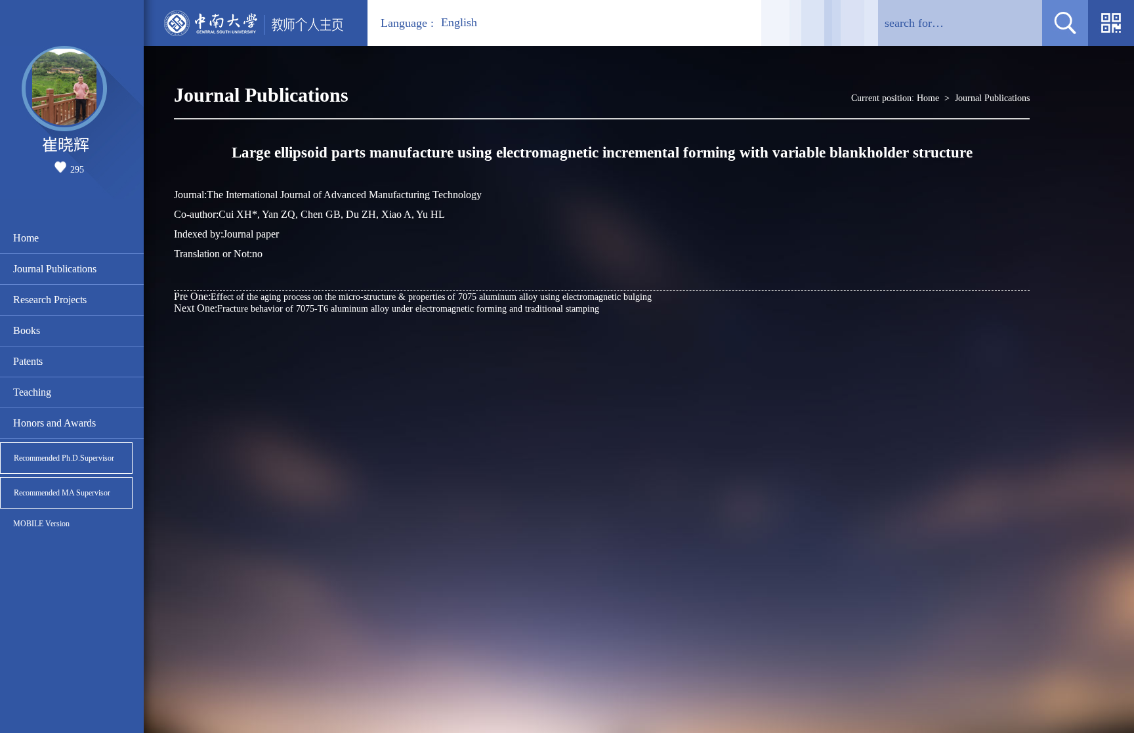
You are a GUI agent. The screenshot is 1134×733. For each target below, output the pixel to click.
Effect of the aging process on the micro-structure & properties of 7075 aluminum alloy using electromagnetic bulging (413, 296)
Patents (28, 361)
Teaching (32, 392)
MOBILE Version (41, 523)
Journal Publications (54, 268)
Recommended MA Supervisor (62, 492)
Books (26, 330)
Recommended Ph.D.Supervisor (64, 458)
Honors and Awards (54, 423)
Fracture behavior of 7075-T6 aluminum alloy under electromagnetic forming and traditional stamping (386, 308)
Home (26, 237)
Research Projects (50, 299)
